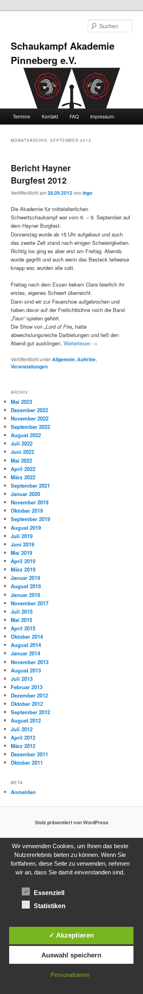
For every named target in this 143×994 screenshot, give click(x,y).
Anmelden (23, 792)
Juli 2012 (22, 729)
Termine (21, 116)
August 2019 (26, 527)
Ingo (87, 192)
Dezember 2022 (29, 410)
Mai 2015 (21, 620)
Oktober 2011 (27, 762)
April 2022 (23, 469)
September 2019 (30, 519)
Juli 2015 (22, 611)
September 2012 (30, 712)
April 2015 (23, 628)
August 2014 (26, 645)
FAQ (74, 116)
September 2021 (30, 485)
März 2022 (23, 477)
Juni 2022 (22, 451)
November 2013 (29, 662)
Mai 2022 (21, 460)
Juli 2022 (22, 443)
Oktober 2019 (27, 510)
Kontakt (50, 116)
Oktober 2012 (27, 703)
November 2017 (29, 603)
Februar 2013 (27, 687)
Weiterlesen (80, 343)
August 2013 (26, 670)
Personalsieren (69, 974)
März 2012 (23, 746)
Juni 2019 (22, 544)
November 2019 (29, 502)
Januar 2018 (25, 595)
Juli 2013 (22, 678)
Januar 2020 (25, 494)
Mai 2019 (21, 552)
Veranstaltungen (29, 366)
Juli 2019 (22, 536)
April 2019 (23, 561)
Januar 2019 (25, 577)
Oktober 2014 (27, 636)
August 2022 (26, 435)
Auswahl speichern (71, 955)
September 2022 (30, 426)
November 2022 (29, 418)
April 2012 (23, 737)
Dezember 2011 (29, 754)
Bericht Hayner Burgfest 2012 (41, 174)
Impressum (102, 116)
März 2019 (23, 569)
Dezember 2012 (29, 695)
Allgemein (63, 359)
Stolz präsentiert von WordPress (71, 822)
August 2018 (26, 586)
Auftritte (86, 359)
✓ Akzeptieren (71, 935)
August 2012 (26, 720)
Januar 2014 (25, 653)
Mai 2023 (21, 401)
